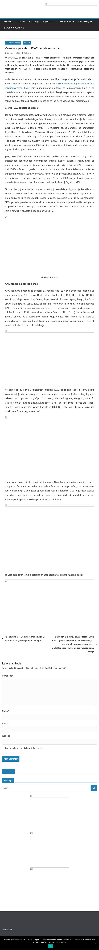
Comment (7, 675)
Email (5, 723)
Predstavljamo (85, 21)
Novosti (21, 21)
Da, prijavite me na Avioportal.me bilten (24, 748)
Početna (8, 21)
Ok (50, 946)
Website (6, 735)
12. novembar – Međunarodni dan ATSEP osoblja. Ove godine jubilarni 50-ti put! (25, 638)
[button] (52, 21)
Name (5, 710)
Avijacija (47, 21)
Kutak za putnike (66, 21)
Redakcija (27, 53)
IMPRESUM (7, 929)
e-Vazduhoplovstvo (14, 28)
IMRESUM (9, 771)
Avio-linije (34, 21)
